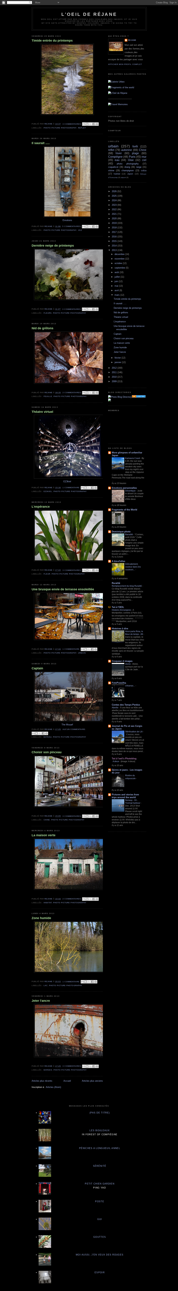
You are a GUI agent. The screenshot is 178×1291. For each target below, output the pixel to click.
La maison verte (43, 835)
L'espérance (41, 506)
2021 (114, 214)
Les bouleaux (100, 1130)
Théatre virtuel (42, 412)
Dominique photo (121, 531)
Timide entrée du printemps (52, 40)
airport (123, 177)
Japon (130, 174)
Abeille (115, 707)
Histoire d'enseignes (122, 610)
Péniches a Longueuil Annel (99, 1148)
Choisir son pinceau (47, 752)
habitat (48, 903)
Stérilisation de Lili (134, 731)
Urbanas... (130, 685)
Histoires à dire (120, 628)
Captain (37, 668)
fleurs (48, 313)
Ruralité (116, 583)
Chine (47, 820)
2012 (114, 368)
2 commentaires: (72, 392)
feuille (48, 396)
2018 (114, 227)
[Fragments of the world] (121, 87)
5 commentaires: (72, 226)
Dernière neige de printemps (53, 245)
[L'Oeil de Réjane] (117, 93)
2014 (114, 245)
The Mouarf (67, 724)
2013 (114, 250)
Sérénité (99, 1166)
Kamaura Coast (132, 458)
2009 (114, 381)
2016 (114, 236)
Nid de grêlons (42, 328)
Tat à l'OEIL (118, 607)
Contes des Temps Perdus (126, 704)
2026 (114, 191)
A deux (116, 761)
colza (143, 170)
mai (117, 286)
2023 (114, 205)
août (117, 272)
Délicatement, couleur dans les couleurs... (133, 567)
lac (46, 985)
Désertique (130, 491)
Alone (128, 664)
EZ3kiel (67, 481)
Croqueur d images (122, 661)
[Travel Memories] (118, 104)
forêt (135, 146)
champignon (128, 170)
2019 (114, 223)
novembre (120, 258)
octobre (119, 263)
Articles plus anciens (92, 1081)
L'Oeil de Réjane (89, 14)
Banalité (129, 534)
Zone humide (41, 918)
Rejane (132, 40)
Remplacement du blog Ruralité (127, 586)
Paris (132, 156)
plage (135, 153)
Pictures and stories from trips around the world (125, 796)
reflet (82, 128)
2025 (114, 196)
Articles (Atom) (53, 1087)
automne (126, 149)
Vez (80, 230)
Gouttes (99, 1237)
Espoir (100, 1272)
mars (117, 295)
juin (117, 281)
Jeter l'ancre (41, 1000)
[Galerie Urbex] (116, 81)
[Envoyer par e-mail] (84, 124)
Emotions (67, 220)
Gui (99, 1219)
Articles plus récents (42, 1081)
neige (138, 167)
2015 (114, 241)
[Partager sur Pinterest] (97, 124)
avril (117, 290)
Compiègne (115, 156)
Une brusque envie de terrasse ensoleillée (63, 589)
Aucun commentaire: (74, 729)
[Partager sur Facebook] (93, 124)
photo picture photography (60, 128)
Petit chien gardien (99, 1183)
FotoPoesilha (119, 683)
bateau (48, 737)
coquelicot (113, 167)
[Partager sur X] (90, 124)
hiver (119, 153)
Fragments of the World (124, 509)
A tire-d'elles (118, 561)
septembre (120, 267)
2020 (114, 218)
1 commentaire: (72, 488)
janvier (118, 362)
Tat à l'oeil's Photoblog (124, 758)
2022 (114, 209)
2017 (114, 232)
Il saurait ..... (41, 143)
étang (127, 167)
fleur (47, 574)
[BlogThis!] (87, 124)
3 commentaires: (72, 124)
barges (48, 1070)
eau (117, 160)
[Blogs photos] (109, 400)
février (118, 357)
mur (144, 156)
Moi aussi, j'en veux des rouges (99, 1254)
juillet (117, 276)
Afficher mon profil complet (125, 64)
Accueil (67, 1081)
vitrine (111, 170)
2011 (114, 372)
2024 (114, 200)
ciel (144, 160)
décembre (120, 254)
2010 (114, 377)
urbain (82, 653)
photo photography (128, 163)
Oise (131, 160)
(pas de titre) (100, 1112)
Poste (99, 1201)
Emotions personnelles (124, 488)
